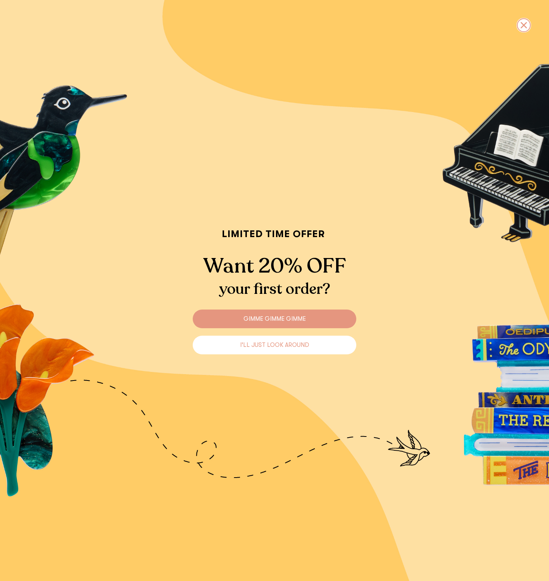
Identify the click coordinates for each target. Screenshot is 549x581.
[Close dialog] (523, 25)
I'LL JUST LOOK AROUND (274, 345)
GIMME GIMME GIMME (275, 319)
